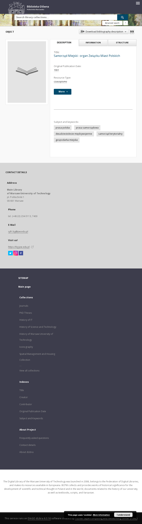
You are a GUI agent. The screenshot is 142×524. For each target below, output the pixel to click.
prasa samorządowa (87, 127)
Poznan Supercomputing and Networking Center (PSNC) (106, 518)
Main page (24, 286)
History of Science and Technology (37, 326)
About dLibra (26, 452)
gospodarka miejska (67, 139)
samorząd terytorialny (110, 133)
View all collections (29, 370)
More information (101, 514)
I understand (123, 514)
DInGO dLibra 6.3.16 (39, 518)
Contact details (27, 445)
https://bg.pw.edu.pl (19, 246)
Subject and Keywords (31, 418)
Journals (23, 305)
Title (21, 390)
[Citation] (131, 31)
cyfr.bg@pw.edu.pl (18, 231)
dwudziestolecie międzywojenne (74, 133)
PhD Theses (25, 312)
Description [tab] (64, 42)
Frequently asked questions (34, 438)
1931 (56, 70)
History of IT (26, 319)
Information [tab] (93, 42)
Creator (23, 397)
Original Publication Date (32, 411)
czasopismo (60, 81)
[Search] (122, 17)
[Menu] (137, 3)
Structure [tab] (122, 42)
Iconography (26, 346)
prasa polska (63, 127)
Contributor (25, 404)
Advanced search (112, 23)
